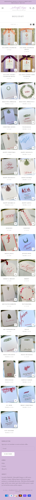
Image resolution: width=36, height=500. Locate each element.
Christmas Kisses (9, 127)
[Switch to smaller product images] (33, 24)
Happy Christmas (9, 152)
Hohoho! (27, 228)
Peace (27, 329)
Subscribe (8, 454)
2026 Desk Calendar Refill (27, 48)
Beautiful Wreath (9, 101)
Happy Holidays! (9, 177)
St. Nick (9, 405)
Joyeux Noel (26, 253)
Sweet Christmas (27, 405)
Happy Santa (26, 203)
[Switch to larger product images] (30, 24)
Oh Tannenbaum (9, 329)
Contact (4, 466)
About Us (4, 469)
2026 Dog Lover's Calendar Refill (9, 75)
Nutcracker (26, 304)
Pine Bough (9, 380)
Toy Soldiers (9, 430)
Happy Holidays (27, 152)
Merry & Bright (9, 278)
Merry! (26, 278)
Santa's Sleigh (26, 380)
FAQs (3, 463)
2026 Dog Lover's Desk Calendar (27, 75)
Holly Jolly (9, 253)
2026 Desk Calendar (9, 47)
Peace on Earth (9, 354)
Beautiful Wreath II (26, 101)
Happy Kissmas (27, 177)
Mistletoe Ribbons (9, 304)
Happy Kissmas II (9, 203)
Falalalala (27, 127)
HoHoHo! (9, 228)
